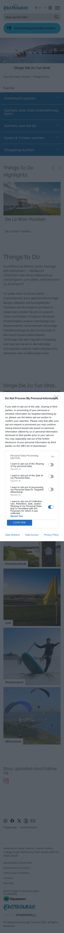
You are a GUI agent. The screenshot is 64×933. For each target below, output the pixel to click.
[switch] (51, 464)
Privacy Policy (51, 534)
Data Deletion (12, 534)
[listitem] (32, 456)
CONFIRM (19, 522)
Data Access (32, 534)
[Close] (57, 398)
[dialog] (32, 466)
